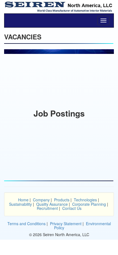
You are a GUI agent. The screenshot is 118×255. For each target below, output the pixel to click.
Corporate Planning (89, 204)
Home (23, 199)
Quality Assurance (52, 204)
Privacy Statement (66, 223)
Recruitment (47, 208)
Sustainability (20, 204)
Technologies (85, 199)
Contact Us (72, 208)
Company (41, 199)
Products (61, 199)
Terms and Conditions (26, 223)
